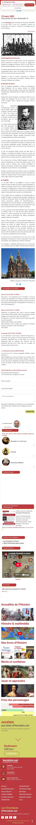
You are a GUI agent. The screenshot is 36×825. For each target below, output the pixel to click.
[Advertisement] (18, 488)
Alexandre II (8, 22)
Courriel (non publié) (6, 388)
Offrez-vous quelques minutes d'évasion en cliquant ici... (15, 814)
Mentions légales (25, 794)
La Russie (13, 452)
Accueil (3, 786)
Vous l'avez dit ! (6, 791)
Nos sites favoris (25, 789)
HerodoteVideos (8, 548)
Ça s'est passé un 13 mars (11, 541)
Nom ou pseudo (6, 381)
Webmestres (5, 799)
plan (21, 799)
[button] (32, 821)
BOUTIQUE (22, 791)
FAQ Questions (24, 786)
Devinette (6, 585)
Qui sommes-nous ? (7, 789)
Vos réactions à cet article (10, 288)
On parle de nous (7, 797)
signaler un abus (25, 797)
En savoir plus (7, 430)
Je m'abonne (12, 753)
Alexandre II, (18, 441)
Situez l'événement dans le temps (14, 543)
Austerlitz (18, 579)
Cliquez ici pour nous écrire (14, 779)
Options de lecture (18, 822)
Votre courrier (6, 794)
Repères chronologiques (10, 537)
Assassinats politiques (17, 462)
